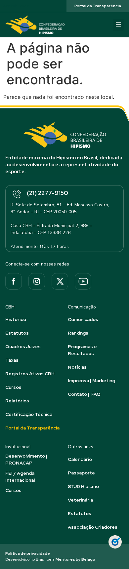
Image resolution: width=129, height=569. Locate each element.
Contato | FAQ (84, 394)
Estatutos (17, 333)
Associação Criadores (92, 527)
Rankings (78, 333)
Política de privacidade (27, 553)
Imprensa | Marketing (91, 381)
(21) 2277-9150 (47, 193)
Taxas (12, 360)
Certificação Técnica (28, 414)
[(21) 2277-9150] (16, 194)
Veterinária (80, 500)
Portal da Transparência (32, 428)
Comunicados (83, 319)
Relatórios (17, 401)
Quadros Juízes (23, 346)
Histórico (15, 319)
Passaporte (81, 473)
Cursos (13, 387)
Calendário (80, 459)
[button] (118, 25)
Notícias (77, 367)
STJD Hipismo (83, 486)
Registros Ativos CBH (30, 374)
